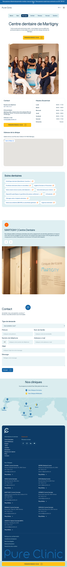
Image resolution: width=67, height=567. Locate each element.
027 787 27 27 (8, 106)
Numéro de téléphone (10, 338)
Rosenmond (59, 561)
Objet (4, 346)
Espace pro (24, 436)
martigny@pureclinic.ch (10, 119)
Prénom (5, 330)
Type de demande (8, 321)
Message (5, 354)
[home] (7, 7)
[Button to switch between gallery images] (6, 242)
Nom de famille (39, 330)
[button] (64, 7)
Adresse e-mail (39, 338)
